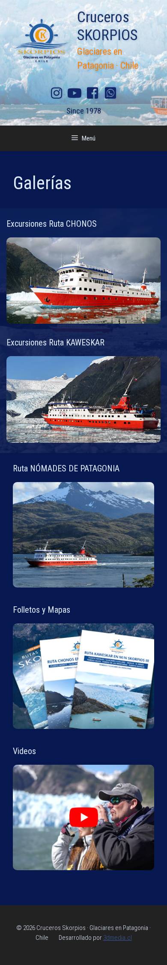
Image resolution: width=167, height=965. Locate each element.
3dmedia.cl (117, 938)
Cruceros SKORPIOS (107, 26)
